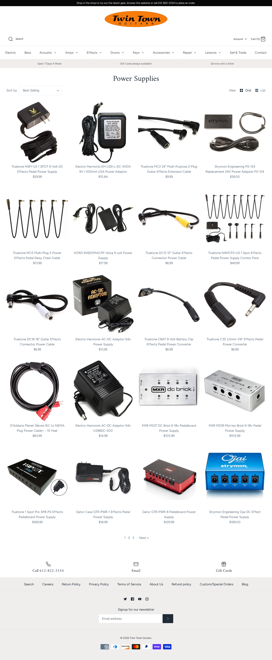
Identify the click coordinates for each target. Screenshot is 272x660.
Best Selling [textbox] (31, 90)
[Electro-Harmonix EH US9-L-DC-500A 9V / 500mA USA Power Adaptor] (103, 132)
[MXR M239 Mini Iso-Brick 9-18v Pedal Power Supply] (235, 391)
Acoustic (46, 53)
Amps (69, 53)
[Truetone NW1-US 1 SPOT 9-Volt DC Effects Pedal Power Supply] (37, 132)
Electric (10, 53)
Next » (144, 538)
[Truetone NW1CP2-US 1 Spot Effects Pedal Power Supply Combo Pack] (235, 218)
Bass (27, 53)
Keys (136, 53)
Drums (115, 53)
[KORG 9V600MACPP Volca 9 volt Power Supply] (103, 218)
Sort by (11, 90)
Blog (245, 584)
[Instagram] (147, 599)
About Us (156, 584)
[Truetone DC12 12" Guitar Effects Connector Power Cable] (169, 218)
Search (29, 584)
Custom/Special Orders (216, 584)
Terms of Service (129, 584)
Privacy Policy (99, 584)
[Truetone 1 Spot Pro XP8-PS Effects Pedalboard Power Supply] (37, 477)
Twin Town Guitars (140, 637)
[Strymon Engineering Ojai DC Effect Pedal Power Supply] (235, 477)
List (263, 90)
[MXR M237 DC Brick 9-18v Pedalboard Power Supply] (169, 391)
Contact (261, 53)
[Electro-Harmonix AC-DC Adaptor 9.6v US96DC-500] (103, 391)
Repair (188, 53)
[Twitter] (125, 599)
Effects (92, 53)
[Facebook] (132, 599)
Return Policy (71, 584)
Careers (47, 584)
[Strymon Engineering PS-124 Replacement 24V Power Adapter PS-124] (235, 132)
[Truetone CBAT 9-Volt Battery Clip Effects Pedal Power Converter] (169, 305)
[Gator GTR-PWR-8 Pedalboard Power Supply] (169, 477)
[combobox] (41, 90)
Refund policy (181, 584)
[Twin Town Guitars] (136, 19)
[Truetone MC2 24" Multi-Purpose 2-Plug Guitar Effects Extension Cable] (169, 132)
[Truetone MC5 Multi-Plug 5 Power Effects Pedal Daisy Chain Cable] (37, 218)
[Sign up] (168, 618)
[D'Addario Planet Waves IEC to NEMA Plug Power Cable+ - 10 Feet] (37, 391)
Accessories (162, 53)
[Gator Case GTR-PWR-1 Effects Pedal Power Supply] (103, 477)
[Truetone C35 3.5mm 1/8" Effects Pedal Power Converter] (235, 305)
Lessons (211, 53)
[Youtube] (139, 599)
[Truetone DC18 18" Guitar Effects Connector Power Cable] (37, 305)
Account (238, 39)
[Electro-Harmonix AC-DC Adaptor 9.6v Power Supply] (103, 305)
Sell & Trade (238, 53)
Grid (248, 90)
